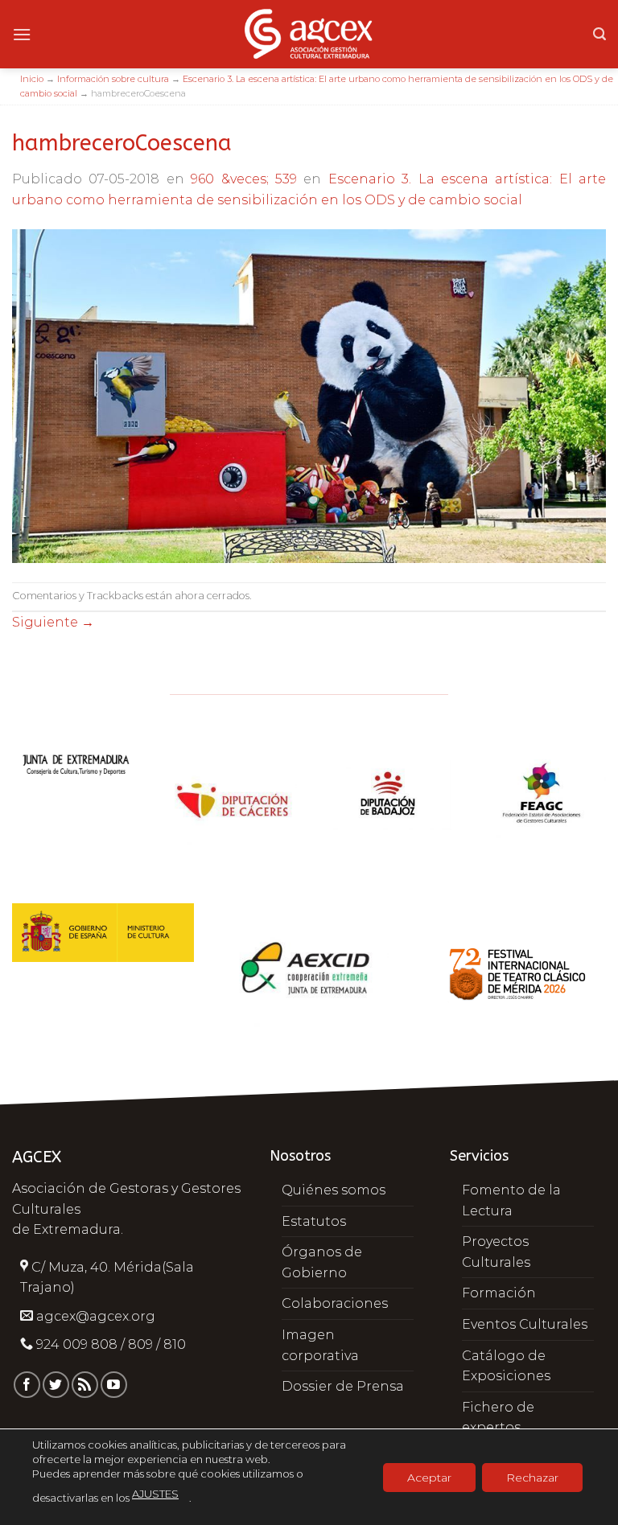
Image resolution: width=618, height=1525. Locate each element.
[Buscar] (599, 34)
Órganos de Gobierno (322, 1262)
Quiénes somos (333, 1190)
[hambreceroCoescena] (309, 395)
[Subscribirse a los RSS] (85, 1384)
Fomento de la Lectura (511, 1200)
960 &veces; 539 (244, 179)
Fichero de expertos (498, 1418)
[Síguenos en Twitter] (56, 1384)
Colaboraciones (335, 1303)
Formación (499, 1293)
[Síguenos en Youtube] (114, 1384)
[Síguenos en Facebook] (27, 1384)
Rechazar (532, 1477)
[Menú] (21, 34)
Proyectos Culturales (496, 1252)
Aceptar (429, 1477)
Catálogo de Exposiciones (506, 1366)
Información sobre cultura (113, 78)
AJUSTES (155, 1493)
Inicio (31, 78)
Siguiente (53, 622)
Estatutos (314, 1221)
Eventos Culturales (524, 1324)
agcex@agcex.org (95, 1316)
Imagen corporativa (320, 1345)
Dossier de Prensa (343, 1386)
